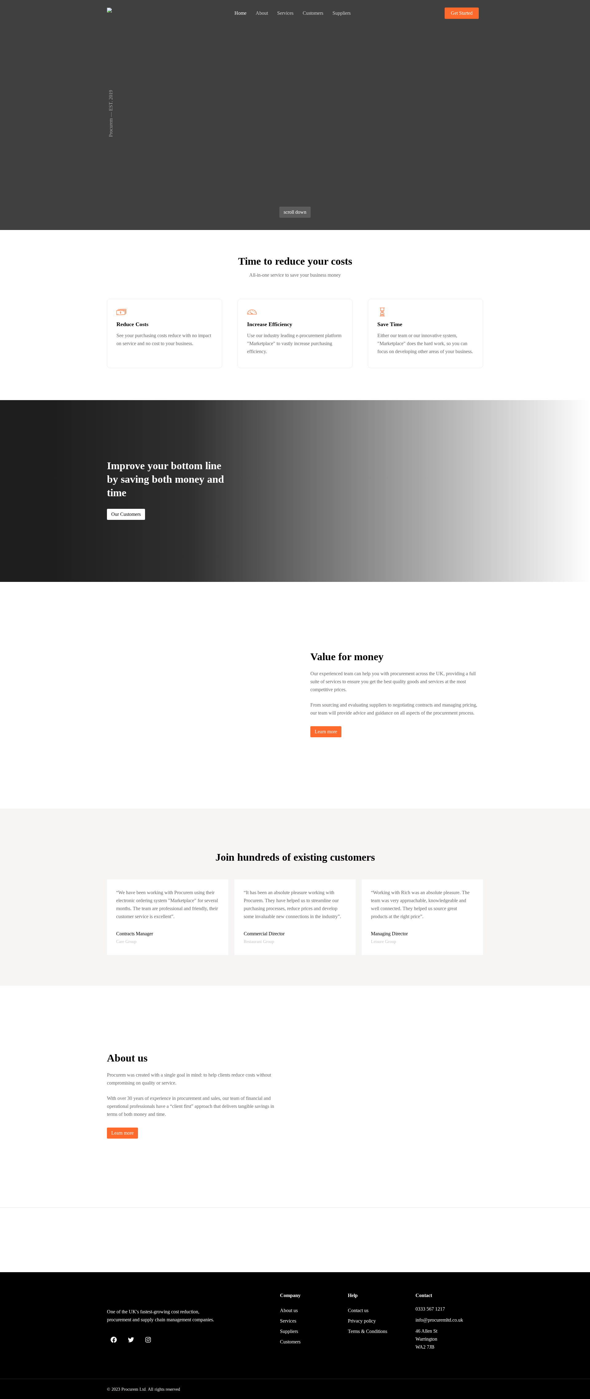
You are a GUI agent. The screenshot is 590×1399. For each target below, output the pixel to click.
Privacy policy (362, 1320)
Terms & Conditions (367, 1331)
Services (288, 1320)
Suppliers (289, 1331)
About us (289, 1310)
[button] (295, 212)
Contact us (358, 1310)
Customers (290, 1341)
